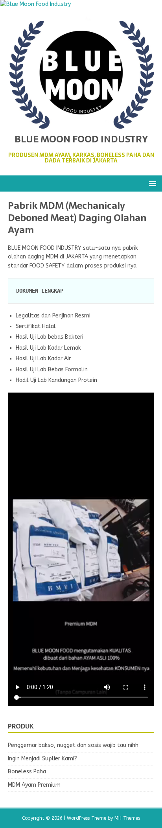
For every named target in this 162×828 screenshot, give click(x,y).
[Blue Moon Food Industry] (35, 4)
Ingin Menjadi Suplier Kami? (42, 758)
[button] (151, 183)
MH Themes (127, 818)
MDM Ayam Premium (34, 785)
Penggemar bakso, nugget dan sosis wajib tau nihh (73, 745)
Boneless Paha (27, 771)
